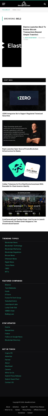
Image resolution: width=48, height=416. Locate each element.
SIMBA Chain (10, 311)
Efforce (8, 295)
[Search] (44, 3)
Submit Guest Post (12, 379)
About (7, 363)
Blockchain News (11, 242)
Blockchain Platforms (13, 249)
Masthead (8, 366)
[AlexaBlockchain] (24, 4)
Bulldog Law (9, 314)
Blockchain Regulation (13, 252)
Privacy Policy (27, 410)
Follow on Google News (13, 337)
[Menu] (3, 3)
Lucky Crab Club (11, 308)
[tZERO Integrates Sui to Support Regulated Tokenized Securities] (24, 98)
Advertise (8, 356)
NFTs (7, 272)
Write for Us (9, 373)
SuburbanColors (11, 301)
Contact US (9, 382)
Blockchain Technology (13, 246)
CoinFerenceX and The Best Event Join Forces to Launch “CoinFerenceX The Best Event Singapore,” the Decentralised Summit (23, 221)
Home (14, 10)
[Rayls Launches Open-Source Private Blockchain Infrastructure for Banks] (24, 133)
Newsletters (9, 330)
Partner (7, 360)
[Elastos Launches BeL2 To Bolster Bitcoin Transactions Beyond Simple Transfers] (11, 46)
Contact (29, 413)
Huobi (7, 291)
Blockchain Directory (12, 340)
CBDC (7, 269)
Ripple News (9, 262)
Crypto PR (9, 353)
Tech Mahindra (10, 288)
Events (7, 327)
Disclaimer (21, 413)
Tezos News (9, 265)
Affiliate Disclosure (40, 410)
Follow (7, 334)
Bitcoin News (10, 255)
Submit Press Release (13, 376)
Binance (8, 285)
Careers (8, 369)
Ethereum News (11, 259)
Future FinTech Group (13, 298)
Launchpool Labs (11, 304)
